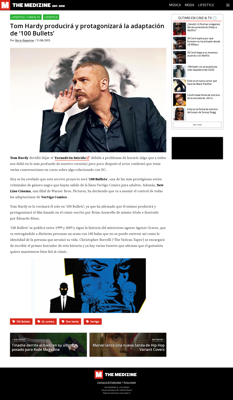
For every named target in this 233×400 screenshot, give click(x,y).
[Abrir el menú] (228, 5)
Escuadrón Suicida (70, 158)
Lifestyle (51, 17)
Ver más (197, 124)
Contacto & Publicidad (109, 382)
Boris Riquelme (24, 40)
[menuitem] (175, 5)
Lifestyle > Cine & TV (26, 17)
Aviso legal (130, 382)
